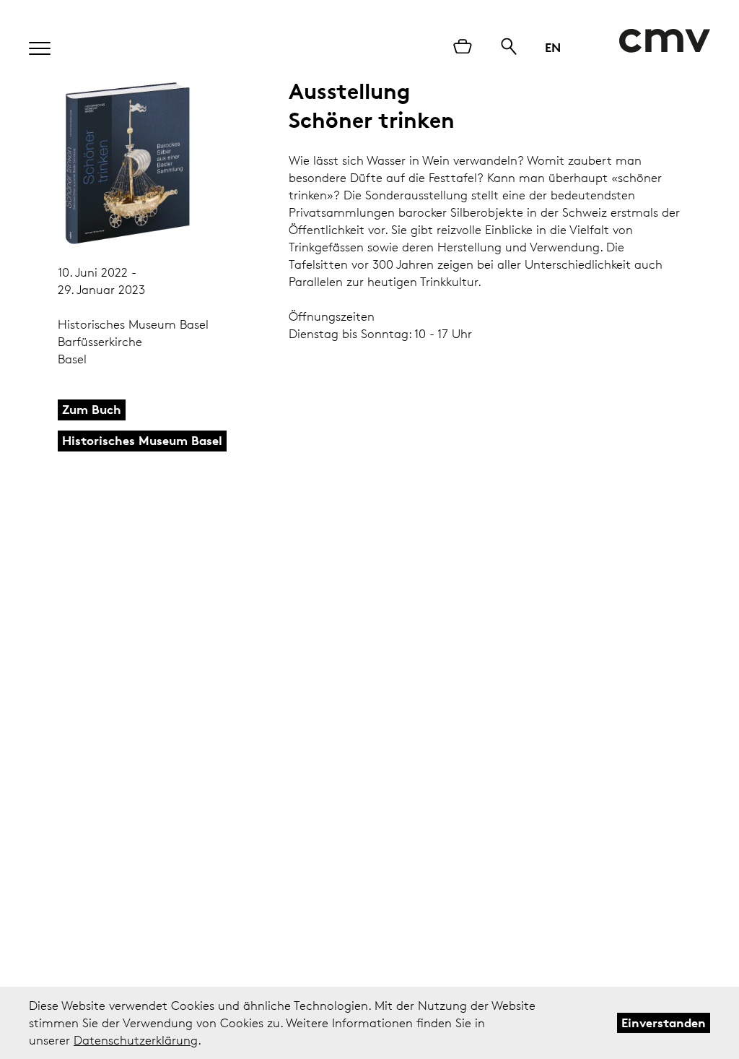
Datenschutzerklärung (136, 1040)
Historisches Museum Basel (142, 440)
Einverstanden (663, 1022)
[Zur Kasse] (462, 48)
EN (553, 47)
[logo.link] (664, 41)
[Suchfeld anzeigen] (509, 48)
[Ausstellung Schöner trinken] (128, 164)
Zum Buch (91, 409)
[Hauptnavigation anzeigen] (32, 44)
